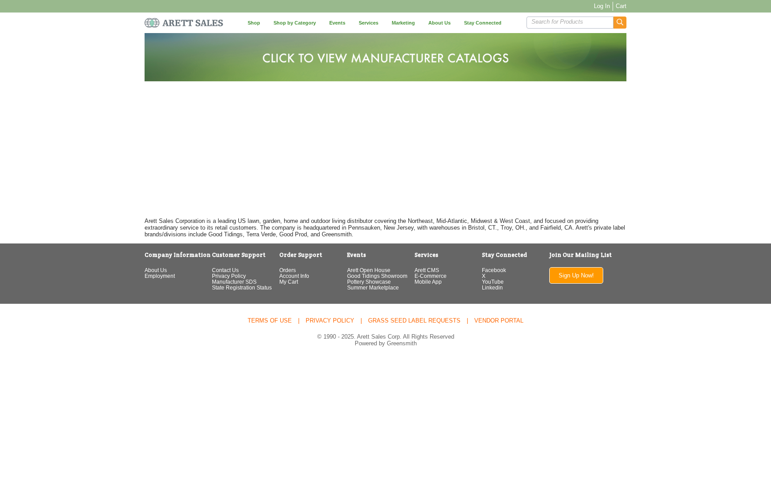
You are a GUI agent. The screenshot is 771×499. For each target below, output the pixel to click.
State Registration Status (242, 287)
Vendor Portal (498, 320)
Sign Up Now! (576, 275)
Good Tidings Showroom (377, 276)
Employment (160, 276)
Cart (621, 6)
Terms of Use (270, 320)
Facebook (494, 270)
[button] (620, 22)
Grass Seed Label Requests (414, 320)
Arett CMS (427, 270)
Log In (602, 6)
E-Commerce (431, 276)
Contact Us (225, 270)
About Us (156, 270)
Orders (287, 270)
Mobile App (428, 282)
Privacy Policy (229, 276)
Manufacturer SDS (234, 282)
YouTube (493, 282)
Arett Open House (368, 270)
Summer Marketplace (373, 287)
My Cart (288, 282)
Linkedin (492, 287)
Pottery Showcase (369, 282)
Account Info (294, 276)
